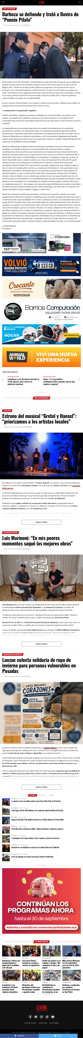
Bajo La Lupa (43, 1023)
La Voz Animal (54, 1023)
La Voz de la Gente (30, 1023)
